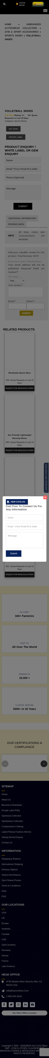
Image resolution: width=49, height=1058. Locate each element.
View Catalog (18, 502)
